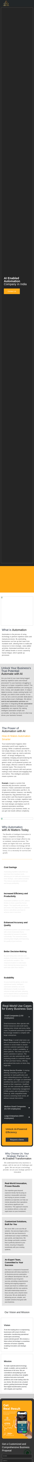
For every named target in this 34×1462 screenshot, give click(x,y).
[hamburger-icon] (31, 3)
